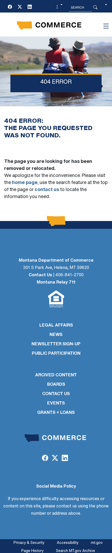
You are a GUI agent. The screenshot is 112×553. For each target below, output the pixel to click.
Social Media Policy (56, 486)
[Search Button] (95, 7)
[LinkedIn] (30, 7)
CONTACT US (56, 394)
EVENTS (56, 403)
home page (25, 183)
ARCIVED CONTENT (56, 375)
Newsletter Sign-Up (56, 344)
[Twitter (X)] (20, 7)
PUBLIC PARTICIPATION (56, 354)
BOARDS (56, 385)
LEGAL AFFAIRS (56, 325)
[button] (59, 7)
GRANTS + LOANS (56, 413)
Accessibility (67, 543)
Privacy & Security (29, 543)
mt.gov (97, 543)
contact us (47, 190)
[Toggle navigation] (106, 26)
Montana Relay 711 (56, 282)
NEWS (56, 335)
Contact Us (40, 275)
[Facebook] (10, 7)
